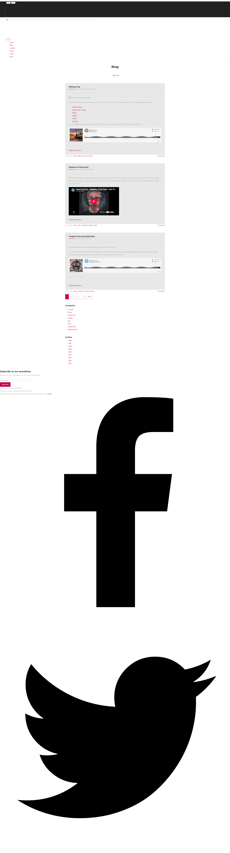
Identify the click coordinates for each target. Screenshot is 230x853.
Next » (90, 296)
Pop (74, 156)
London (70, 318)
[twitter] (117, 850)
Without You (78, 146)
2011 (69, 363)
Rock (69, 324)
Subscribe (5, 384)
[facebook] (117, 623)
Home (12, 42)
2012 (69, 360)
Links (11, 54)
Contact (12, 48)
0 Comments (161, 156)
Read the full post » (75, 150)
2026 (70, 340)
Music (12, 51)
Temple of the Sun (80, 276)
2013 (69, 357)
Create (49, 394)
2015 (69, 352)
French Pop (71, 315)
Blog (11, 45)
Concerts (71, 309)
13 (85, 296)
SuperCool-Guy (72, 146)
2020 (70, 346)
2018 (69, 349)
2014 (69, 355)
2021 (69, 343)
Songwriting (80, 156)
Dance (75, 225)
